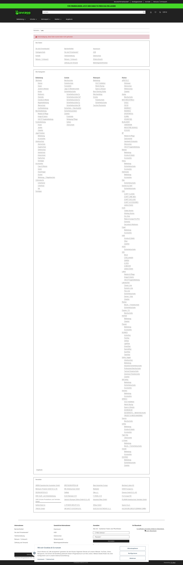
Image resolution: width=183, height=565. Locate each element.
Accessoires (128, 396)
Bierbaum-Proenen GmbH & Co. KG (46, 489)
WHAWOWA (128, 119)
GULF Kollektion (100, 83)
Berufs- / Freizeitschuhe (131, 305)
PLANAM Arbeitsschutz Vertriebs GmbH (134, 499)
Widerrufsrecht (98, 59)
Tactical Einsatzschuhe (131, 371)
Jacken (40, 127)
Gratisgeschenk (137, 2)
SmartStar (127, 346)
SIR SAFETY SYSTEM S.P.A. (72, 508)
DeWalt (66, 492)
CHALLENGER (128, 257)
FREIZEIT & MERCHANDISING (133, 415)
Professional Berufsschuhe (132, 368)
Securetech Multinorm (131, 224)
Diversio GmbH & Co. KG (129, 492)
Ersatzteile (70, 116)
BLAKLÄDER (126, 122)
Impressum (40, 559)
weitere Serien (128, 205)
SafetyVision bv (40, 505)
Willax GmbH (97, 505)
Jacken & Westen (43, 88)
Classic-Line (128, 285)
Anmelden (111, 541)
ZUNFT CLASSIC (129, 194)
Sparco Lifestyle (100, 88)
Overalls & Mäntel (43, 100)
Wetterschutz (128, 88)
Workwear (39, 80)
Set (39, 188)
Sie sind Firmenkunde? (121, 2)
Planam (124, 324)
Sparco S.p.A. (126, 505)
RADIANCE (127, 111)
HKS (123, 252)
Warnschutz (41, 105)
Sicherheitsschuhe (70, 91)
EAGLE (126, 102)
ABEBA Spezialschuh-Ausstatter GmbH (48, 485)
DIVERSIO (125, 457)
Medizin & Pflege (43, 113)
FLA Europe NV (127, 496)
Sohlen (69, 122)
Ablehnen (133, 558)
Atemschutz (41, 144)
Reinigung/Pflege (72, 119)
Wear (126, 241)
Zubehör (40, 130)
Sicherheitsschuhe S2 (73, 100)
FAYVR (126, 105)
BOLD (126, 255)
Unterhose (41, 185)
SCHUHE (127, 130)
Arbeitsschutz (40, 141)
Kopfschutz (41, 158)
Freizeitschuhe (68, 83)
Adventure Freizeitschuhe (132, 374)
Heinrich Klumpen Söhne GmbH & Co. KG (77, 499)
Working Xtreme (129, 213)
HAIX (123, 235)
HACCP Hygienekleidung (45, 119)
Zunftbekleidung (43, 108)
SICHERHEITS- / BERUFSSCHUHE (135, 413)
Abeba (124, 94)
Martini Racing (99, 86)
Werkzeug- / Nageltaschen (46, 177)
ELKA (123, 208)
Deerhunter (125, 172)
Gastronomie (128, 138)
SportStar (127, 352)
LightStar (127, 343)
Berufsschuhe (68, 80)
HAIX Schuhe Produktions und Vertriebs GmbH (48, 500)
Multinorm (41, 94)
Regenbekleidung (43, 102)
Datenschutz (50, 559)
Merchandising (97, 94)
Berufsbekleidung (41, 111)
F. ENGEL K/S (97, 496)
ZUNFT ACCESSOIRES (131, 202)
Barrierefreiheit (68, 48)
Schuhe (95, 97)
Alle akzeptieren (132, 548)
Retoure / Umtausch (160, 2)
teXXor (124, 424)
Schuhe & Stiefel (129, 155)
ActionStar (127, 335)
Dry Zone (127, 216)
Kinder (40, 91)
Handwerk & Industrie (130, 141)
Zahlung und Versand (71, 63)
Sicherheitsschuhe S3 (73, 102)
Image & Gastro (42, 116)
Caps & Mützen (42, 166)
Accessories (41, 138)
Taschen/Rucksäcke (99, 105)
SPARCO (124, 399)
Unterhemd (41, 183)
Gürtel (40, 169)
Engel (124, 227)
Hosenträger (42, 172)
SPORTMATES (128, 113)
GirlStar (126, 341)
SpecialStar (127, 349)
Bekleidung (41, 136)
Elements (127, 221)
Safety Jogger (126, 357)
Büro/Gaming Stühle (99, 91)
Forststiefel (67, 86)
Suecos (124, 418)
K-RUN (126, 263)
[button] (151, 12)
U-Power (124, 440)
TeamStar (127, 354)
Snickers (124, 390)
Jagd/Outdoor (40, 133)
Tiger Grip (125, 435)
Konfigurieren (132, 553)
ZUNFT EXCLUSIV (130, 199)
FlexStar (126, 338)
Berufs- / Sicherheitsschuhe (133, 446)
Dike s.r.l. (95, 492)
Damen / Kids (128, 296)
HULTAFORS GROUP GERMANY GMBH (134, 508)
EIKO (123, 191)
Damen (40, 83)
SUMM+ (126, 116)
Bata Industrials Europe (100, 485)
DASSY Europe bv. (127, 489)
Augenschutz (42, 147)
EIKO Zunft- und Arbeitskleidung (46, 496)
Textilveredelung (69, 55)
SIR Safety (125, 379)
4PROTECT (125, 80)
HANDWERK (128, 124)
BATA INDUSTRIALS (128, 100)
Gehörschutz (42, 149)
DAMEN (126, 260)
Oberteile (41, 97)
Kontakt (147, 2)
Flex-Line (127, 291)
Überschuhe (70, 124)
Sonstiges (41, 160)
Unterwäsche (40, 180)
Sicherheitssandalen (70, 111)
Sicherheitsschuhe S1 (73, 94)
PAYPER (124, 316)
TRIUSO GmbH (40, 508)
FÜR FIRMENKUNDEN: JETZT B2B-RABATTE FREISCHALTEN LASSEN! (91, 6)
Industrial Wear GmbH (100, 499)
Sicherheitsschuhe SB (73, 105)
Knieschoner (41, 155)
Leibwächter (126, 282)
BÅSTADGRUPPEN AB (71, 485)
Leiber (124, 271)
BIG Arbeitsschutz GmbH (72, 489)
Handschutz (41, 152)
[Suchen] (144, 12)
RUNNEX (125, 332)
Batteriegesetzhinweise (100, 63)
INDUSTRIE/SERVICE (131, 127)
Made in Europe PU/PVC (132, 219)
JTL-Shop (172, 562)
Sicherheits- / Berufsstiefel (72, 108)
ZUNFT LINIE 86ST (130, 197)
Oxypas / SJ (126, 310)
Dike (123, 180)
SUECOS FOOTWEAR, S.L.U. (102, 508)
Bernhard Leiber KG (128, 485)
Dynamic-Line (128, 288)
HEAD (124, 246)
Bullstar (124, 149)
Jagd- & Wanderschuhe (71, 88)
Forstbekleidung (41, 122)
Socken (40, 174)
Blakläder (96, 489)
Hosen (40, 86)
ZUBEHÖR (127, 266)
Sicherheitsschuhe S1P (74, 97)
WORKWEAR (128, 410)
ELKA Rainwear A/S (70, 496)
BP (123, 133)
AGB (94, 52)
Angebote (39, 469)
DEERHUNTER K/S (42, 492)
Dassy (124, 160)
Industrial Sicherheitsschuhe (133, 365)
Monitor (124, 302)
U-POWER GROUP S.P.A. (72, 505)
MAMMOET (127, 108)
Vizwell (124, 449)
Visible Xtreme (128, 210)
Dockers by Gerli (127, 185)
